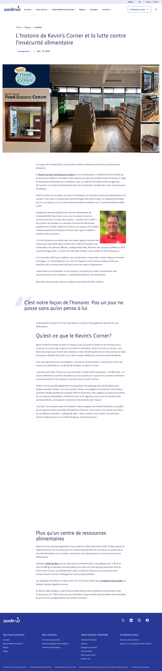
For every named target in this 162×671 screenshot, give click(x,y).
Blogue (5, 647)
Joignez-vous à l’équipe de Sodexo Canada (135, 643)
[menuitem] (12, 9)
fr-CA (156, 2)
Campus (84, 643)
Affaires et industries (88, 640)
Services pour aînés (88, 655)
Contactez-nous (137, 9)
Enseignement (24, 51)
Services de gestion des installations (55, 643)
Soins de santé (86, 651)
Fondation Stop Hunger (111, 580)
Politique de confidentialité (140, 667)
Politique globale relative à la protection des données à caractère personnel (103, 667)
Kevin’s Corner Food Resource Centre (56, 174)
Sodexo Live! (85, 659)
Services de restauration (51, 640)
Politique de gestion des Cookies (65, 667)
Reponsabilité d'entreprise (13, 643)
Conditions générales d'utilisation (41, 667)
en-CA (148, 2)
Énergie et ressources (89, 647)
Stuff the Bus (52, 563)
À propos (6, 640)
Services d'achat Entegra (51, 647)
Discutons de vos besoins (129, 640)
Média (130, 2)
